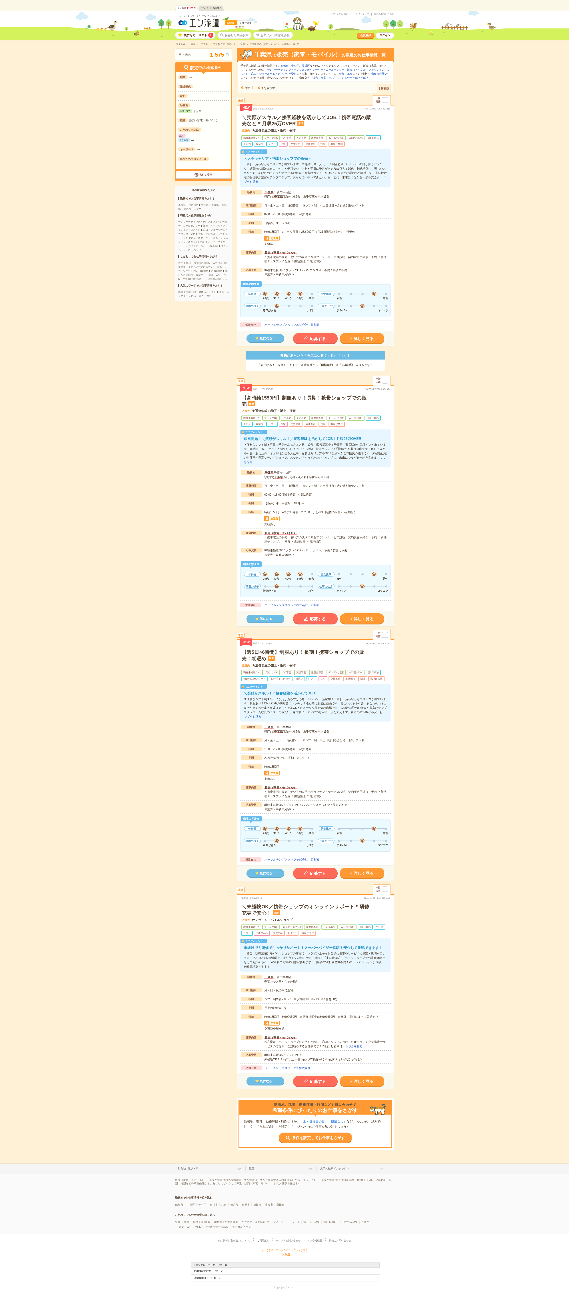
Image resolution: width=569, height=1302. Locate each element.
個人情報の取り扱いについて (234, 1240)
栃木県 (187, 208)
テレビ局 (191, 295)
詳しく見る (364, 338)
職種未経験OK (202, 262)
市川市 (214, 1204)
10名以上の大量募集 (226, 1222)
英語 (213, 291)
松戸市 (234, 1204)
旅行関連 (213, 245)
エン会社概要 (314, 1240)
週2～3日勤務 (200, 270)
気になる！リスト (198, 35)
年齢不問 (191, 291)
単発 (188, 262)
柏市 (224, 1204)
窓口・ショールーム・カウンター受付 (274, 73)
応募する (318, 338)
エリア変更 (245, 23)
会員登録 (365, 35)
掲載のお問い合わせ (384, 14)
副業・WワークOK (190, 1226)
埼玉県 (204, 204)
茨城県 (215, 204)
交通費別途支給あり (194, 279)
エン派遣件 (186, 8)
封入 (201, 295)
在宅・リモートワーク (286, 1222)
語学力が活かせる (217, 279)
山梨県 (197, 208)
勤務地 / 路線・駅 (188, 1168)
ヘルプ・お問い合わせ (339, 14)
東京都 (182, 204)
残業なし (201, 275)
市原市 (246, 1204)
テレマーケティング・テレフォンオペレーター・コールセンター (306, 69)
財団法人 (203, 291)
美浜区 (306, 65)
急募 (180, 291)
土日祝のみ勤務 (348, 1222)
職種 (251, 1168)
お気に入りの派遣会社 (275, 35)
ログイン (385, 35)
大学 (208, 295)
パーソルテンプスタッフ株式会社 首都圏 (291, 324)
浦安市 (269, 1204)
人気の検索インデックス (334, 1168)
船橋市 (284, 65)
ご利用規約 (263, 1240)
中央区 (295, 65)
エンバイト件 (211, 8)
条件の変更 (206, 174)
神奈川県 (193, 204)
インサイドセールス (195, 245)
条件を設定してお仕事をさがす (318, 1138)
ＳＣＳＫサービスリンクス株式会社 (287, 1068)
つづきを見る (252, 716)
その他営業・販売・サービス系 (201, 238)
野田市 (280, 1204)
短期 (180, 262)
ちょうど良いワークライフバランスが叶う (199, 16)
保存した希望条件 (236, 35)
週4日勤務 (216, 270)
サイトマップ (362, 14)
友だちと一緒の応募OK (201, 266)
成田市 (257, 1204)
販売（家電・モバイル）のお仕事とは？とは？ (341, 77)
